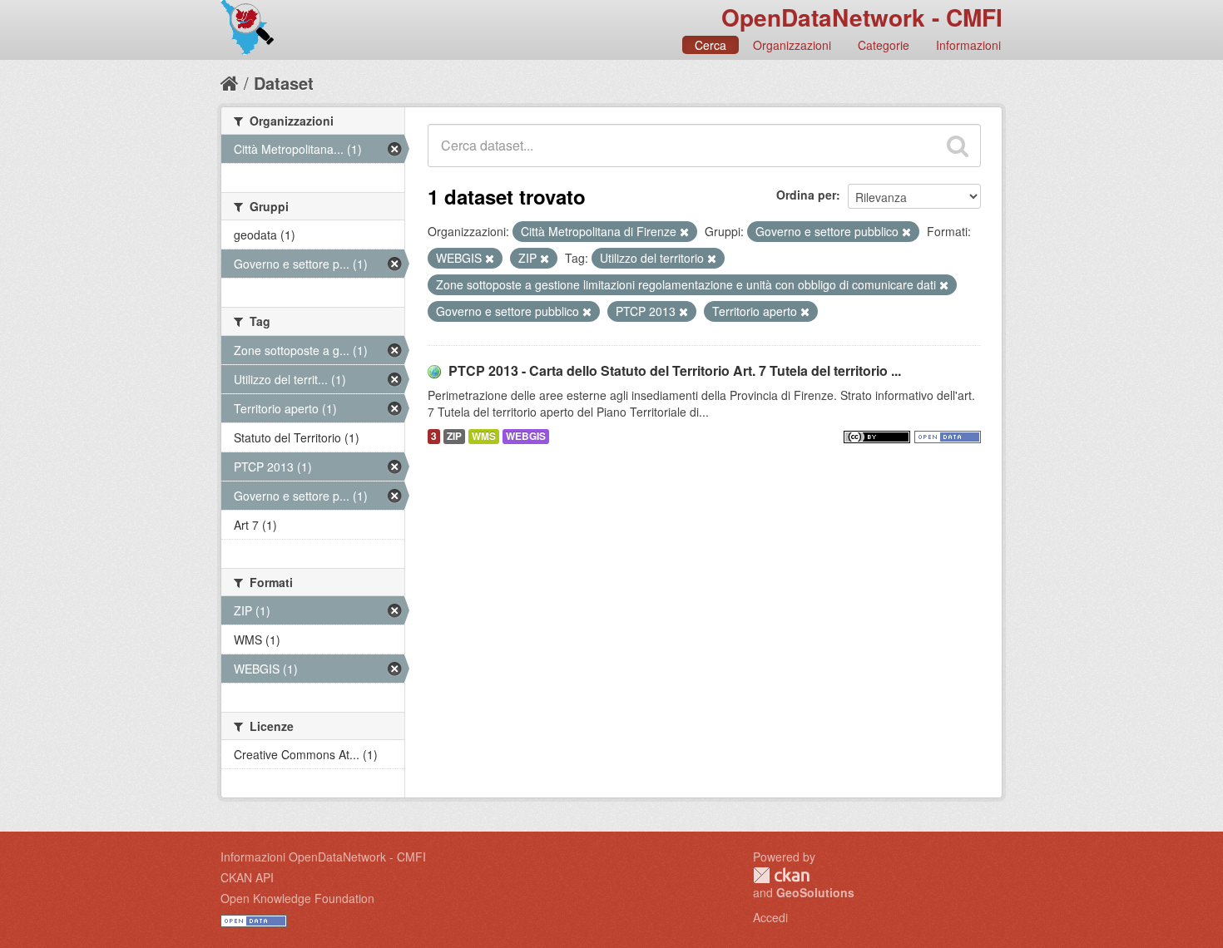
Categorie (883, 45)
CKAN (781, 875)
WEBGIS (526, 436)
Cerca (710, 45)
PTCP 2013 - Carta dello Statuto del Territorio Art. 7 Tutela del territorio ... (674, 370)
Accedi (770, 917)
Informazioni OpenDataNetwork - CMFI (323, 856)
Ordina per (806, 194)
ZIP (454, 436)
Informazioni (968, 45)
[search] (957, 145)
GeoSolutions (815, 892)
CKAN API (247, 877)
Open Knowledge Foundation (297, 898)
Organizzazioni (792, 45)
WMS (484, 436)
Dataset (284, 83)
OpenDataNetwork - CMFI (862, 17)
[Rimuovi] (684, 232)
